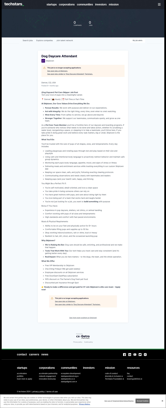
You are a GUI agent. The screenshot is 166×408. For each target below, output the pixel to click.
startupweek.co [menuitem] (67, 379)
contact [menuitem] (130, 376)
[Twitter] (141, 356)
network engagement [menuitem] (47, 376)
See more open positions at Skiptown (83, 318)
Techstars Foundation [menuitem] (113, 379)
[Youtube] (136, 356)
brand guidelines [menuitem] (133, 379)
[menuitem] (52, 4)
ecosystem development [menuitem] (70, 373)
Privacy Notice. (84, 404)
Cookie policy (88, 342)
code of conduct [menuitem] (111, 373)
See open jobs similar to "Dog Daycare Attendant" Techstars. (70, 74)
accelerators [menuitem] (22, 373)
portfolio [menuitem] (20, 376)
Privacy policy (77, 342)
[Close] (162, 400)
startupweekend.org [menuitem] (69, 376)
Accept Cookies (142, 401)
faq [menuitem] (128, 373)
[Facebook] (125, 356)
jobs (28, 40)
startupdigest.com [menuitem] (68, 382)
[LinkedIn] (130, 356)
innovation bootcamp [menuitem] (47, 379)
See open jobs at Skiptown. (57, 71)
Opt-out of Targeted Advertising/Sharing (118, 401)
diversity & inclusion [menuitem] (113, 376)
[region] (83, 401)
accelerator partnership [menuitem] (48, 373)
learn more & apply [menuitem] (24, 379)
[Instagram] (146, 356)
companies (44, 40)
